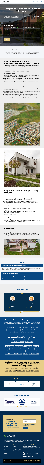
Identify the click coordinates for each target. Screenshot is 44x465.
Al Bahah (28, 327)
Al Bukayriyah (9, 329)
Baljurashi (36, 327)
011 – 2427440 (18, 27)
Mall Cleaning (22, 351)
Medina (20, 327)
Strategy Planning (32, 339)
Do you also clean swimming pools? (11, 273)
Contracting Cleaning (17, 450)
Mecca (24, 327)
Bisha (32, 327)
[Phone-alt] (43, 18)
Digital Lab (38, 461)
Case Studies (6, 452)
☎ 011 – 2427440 (36, 1)
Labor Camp (25, 353)
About (5, 448)
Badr (5, 329)
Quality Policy (12, 460)
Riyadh (16, 327)
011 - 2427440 (27, 451)
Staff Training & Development (17, 341)
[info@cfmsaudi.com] (23, 456)
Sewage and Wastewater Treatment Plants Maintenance (18, 344)
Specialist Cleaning (29, 341)
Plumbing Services (28, 346)
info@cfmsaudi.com (28, 456)
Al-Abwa (22, 329)
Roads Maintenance (9, 346)
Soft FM (14, 446)
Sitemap (5, 453)
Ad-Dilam (27, 329)
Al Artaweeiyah (17, 329)
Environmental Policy (8, 462)
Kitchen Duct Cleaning (34, 353)
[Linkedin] (43, 12)
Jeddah (12, 327)
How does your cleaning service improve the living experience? (16, 276)
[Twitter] (43, 14)
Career (5, 450)
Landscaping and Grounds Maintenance (13, 353)
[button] (22, 265)
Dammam (8, 327)
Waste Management (12, 339)
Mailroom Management (31, 351)
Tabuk (16, 332)
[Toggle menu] (41, 2)
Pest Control (36, 346)
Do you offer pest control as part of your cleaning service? (15, 279)
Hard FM (14, 448)
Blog (4, 449)
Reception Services (19, 346)
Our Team (6, 446)
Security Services (34, 344)
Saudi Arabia (21, 368)
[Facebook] (43, 16)
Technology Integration (23, 339)
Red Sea (20, 332)
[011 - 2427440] (23, 452)
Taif (31, 329)
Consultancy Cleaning (17, 449)
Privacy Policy (6, 460)
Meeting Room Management (28, 348)
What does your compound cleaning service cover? (14, 265)
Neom (24, 332)
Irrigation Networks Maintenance (22, 355)
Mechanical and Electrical (13, 351)
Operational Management (15, 348)
